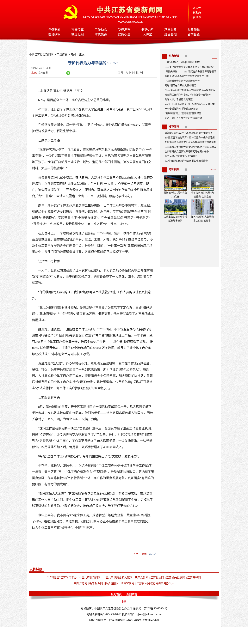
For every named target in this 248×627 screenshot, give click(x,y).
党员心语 (124, 34)
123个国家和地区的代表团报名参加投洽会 (186, 161)
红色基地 (170, 34)
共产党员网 (141, 577)
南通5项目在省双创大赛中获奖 (180, 85)
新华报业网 (96, 583)
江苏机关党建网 (175, 577)
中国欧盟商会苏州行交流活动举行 (182, 81)
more (213, 169)
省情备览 (194, 34)
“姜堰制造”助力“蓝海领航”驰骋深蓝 (183, 113)
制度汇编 (77, 34)
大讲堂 (147, 34)
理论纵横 (54, 34)
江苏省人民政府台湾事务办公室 (155, 583)
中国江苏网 (80, 583)
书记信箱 (147, 29)
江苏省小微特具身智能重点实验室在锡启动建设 (189, 67)
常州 (73, 54)
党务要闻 (54, 29)
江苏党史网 (157, 577)
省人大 (197, 8)
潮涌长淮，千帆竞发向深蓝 (179, 99)
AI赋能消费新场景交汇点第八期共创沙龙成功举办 (190, 142)
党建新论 (194, 29)
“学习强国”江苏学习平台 (62, 577)
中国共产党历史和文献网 (118, 577)
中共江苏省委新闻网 (41, 54)
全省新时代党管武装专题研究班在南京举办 (187, 151)
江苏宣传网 (127, 583)
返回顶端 (131, 594)
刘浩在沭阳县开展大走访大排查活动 (183, 118)
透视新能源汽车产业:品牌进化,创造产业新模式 (188, 133)
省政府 (197, 12)
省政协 (197, 17)
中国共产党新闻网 (90, 577)
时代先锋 (101, 34)
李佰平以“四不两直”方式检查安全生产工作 (186, 76)
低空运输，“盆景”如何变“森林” (180, 156)
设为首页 (116, 594)
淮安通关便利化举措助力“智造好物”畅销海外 (188, 95)
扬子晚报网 (112, 583)
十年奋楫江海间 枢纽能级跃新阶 (181, 108)
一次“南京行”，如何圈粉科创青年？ (183, 62)
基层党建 (170, 29)
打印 (139, 72)
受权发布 (124, 29)
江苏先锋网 (194, 577)
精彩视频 (174, 169)
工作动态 (101, 29)
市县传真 (77, 29)
